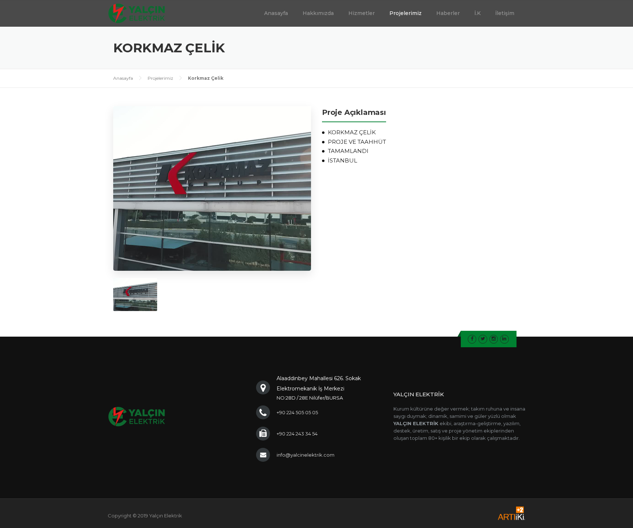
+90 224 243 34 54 (297, 434)
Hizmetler (361, 13)
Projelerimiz (405, 13)
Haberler (448, 13)
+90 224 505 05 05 (297, 412)
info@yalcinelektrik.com (305, 455)
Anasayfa (276, 13)
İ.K (477, 13)
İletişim (504, 13)
